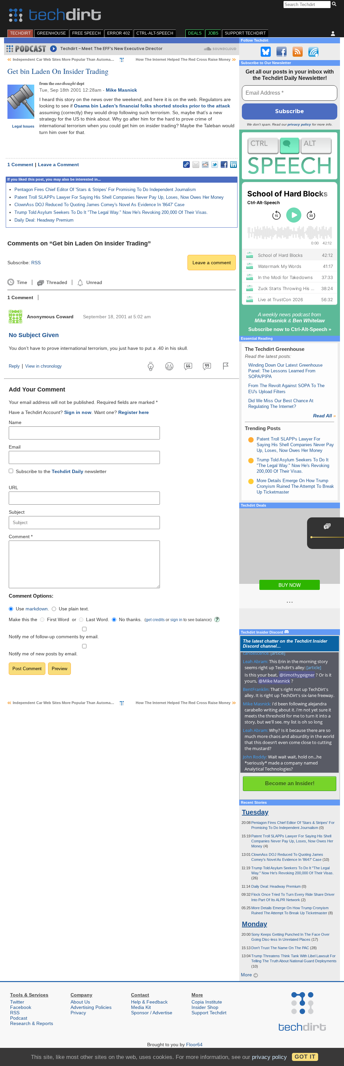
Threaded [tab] (56, 282)
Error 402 (118, 33)
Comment (21, 536)
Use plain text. (74, 608)
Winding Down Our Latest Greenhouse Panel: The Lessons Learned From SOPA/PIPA (285, 371)
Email (14, 447)
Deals (195, 33)
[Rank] (251, 440)
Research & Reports (31, 1023)
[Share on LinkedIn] (233, 164)
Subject (17, 512)
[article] (277, 653)
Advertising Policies (91, 1007)
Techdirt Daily (67, 471)
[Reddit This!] (205, 164)
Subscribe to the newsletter (61, 471)
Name (15, 422)
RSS (36, 262)
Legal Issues (23, 126)
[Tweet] (214, 164)
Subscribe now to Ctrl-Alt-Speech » (289, 329)
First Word (58, 619)
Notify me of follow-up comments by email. (54, 636)
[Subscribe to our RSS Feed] (298, 52)
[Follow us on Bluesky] (266, 52)
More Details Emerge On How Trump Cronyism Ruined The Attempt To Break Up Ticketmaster (295, 486)
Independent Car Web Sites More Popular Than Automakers (65, 59)
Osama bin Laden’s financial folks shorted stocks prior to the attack (152, 105)
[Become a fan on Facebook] (281, 52)
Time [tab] (21, 282)
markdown (37, 608)
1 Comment (20, 164)
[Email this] (195, 164)
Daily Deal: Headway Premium (44, 220)
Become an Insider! (289, 783)
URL (13, 487)
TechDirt (20, 33)
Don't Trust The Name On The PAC (280, 948)
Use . (32, 608)
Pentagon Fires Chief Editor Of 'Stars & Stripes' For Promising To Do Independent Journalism (105, 189)
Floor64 (194, 1044)
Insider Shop (204, 1007)
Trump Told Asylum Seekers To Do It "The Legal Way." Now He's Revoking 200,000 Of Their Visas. (111, 212)
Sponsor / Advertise (151, 1012)
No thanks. (130, 619)
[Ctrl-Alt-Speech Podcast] (289, 156)
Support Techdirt (245, 33)
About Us (80, 1002)
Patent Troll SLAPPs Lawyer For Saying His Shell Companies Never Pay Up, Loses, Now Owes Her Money (119, 197)
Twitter (17, 1002)
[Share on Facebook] (224, 164)
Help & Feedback (149, 1002)
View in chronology (43, 366)
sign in (176, 619)
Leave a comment (211, 262)
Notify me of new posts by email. (43, 653)
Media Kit (141, 1007)
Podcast (18, 1018)
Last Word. (97, 619)
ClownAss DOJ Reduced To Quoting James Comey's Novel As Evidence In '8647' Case (99, 204)
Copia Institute (206, 1002)
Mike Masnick (121, 90)
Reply (14, 366)
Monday (254, 924)
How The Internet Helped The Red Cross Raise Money (183, 59)
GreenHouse (51, 33)
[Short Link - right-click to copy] (186, 164)
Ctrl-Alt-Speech (154, 33)
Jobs (213, 33)
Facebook (20, 1007)
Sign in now (77, 412)
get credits (155, 619)
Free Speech (86, 33)
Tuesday (255, 812)
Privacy (78, 1012)
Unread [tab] (94, 282)
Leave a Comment (58, 164)
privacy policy (299, 124)
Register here (133, 412)
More (247, 974)
